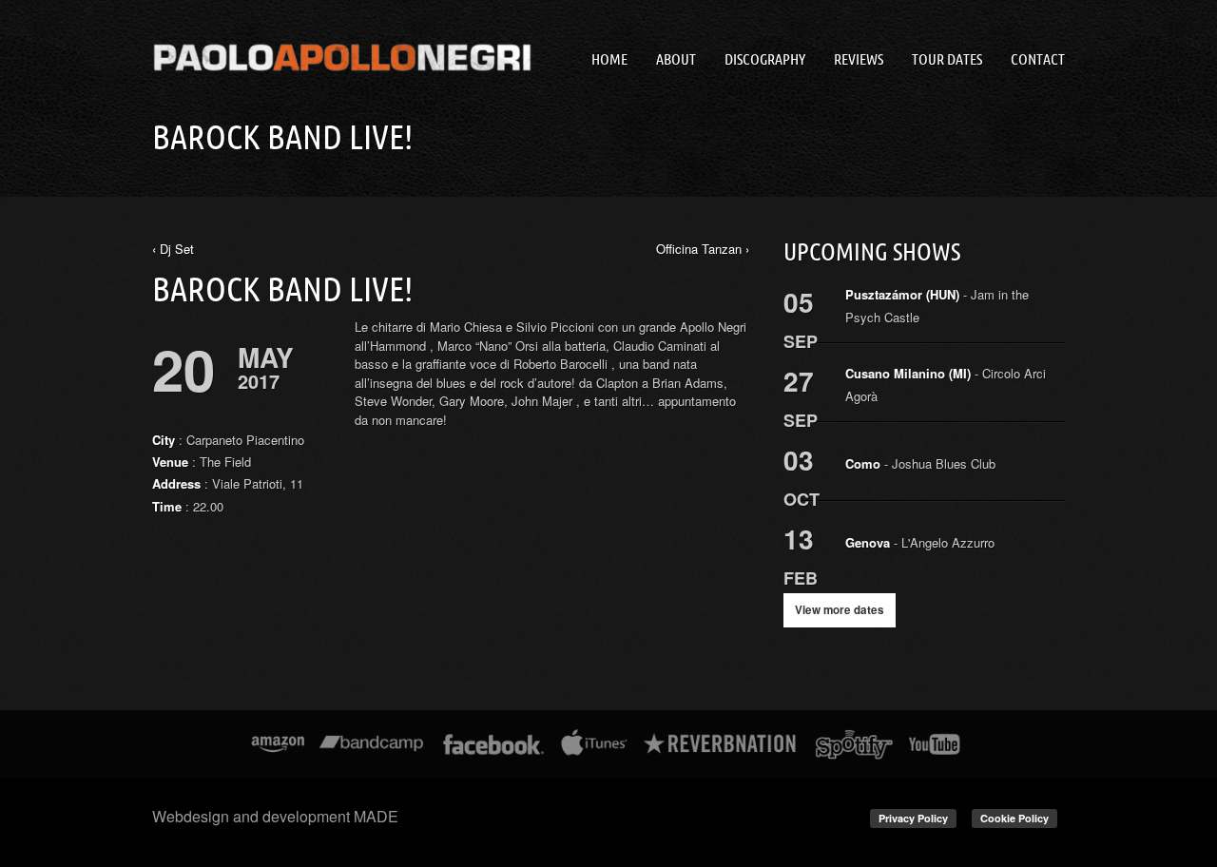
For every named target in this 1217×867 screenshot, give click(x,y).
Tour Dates (947, 58)
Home (609, 58)
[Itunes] (594, 744)
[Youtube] (935, 744)
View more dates (839, 610)
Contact (1038, 58)
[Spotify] (853, 744)
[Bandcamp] (371, 744)
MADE (376, 816)
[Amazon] (278, 744)
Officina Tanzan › (702, 249)
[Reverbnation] (721, 744)
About (676, 58)
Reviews (858, 58)
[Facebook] (494, 744)
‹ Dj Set (173, 249)
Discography (764, 58)
